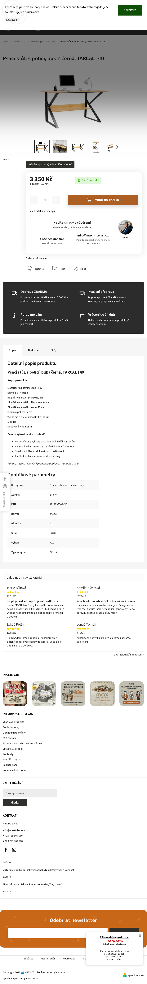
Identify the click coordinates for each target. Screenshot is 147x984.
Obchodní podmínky (14, 733)
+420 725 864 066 (51, 238)
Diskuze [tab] (33, 350)
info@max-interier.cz (93, 235)
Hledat (15, 802)
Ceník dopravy (11, 727)
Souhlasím (130, 10)
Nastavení (12, 19)
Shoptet (14, 978)
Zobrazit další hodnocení (128, 655)
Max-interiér (48, 959)
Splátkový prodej (13, 749)
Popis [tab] (12, 350)
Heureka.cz (69, 959)
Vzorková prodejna (13, 722)
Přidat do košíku (106, 200)
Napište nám (10, 765)
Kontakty (8, 754)
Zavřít (130, 280)
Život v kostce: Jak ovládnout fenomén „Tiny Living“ (32, 884)
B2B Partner (9, 738)
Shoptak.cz (32, 978)
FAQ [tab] (53, 350)
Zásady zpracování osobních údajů (22, 743)
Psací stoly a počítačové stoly (67, 485)
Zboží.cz (28, 959)
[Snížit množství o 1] (34, 200)
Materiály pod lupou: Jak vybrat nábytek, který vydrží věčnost (38, 870)
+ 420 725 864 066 (13, 836)
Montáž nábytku (12, 760)
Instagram (14, 850)
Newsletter (4, 499)
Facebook (5, 850)
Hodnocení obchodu (14, 770)
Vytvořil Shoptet (136, 975)
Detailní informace (36, 258)
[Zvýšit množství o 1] (56, 200)
